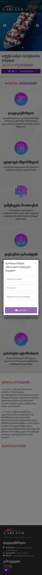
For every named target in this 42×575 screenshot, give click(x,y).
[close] (35, 263)
